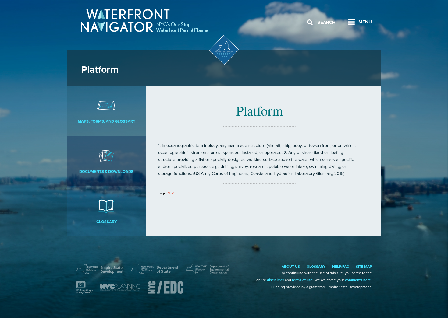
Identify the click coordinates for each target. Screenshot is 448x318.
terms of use (302, 280)
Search (327, 22)
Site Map (364, 266)
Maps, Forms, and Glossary (106, 121)
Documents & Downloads (106, 171)
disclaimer (275, 280)
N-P (171, 193)
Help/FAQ (340, 266)
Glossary (106, 221)
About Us (291, 266)
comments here (358, 280)
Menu (365, 22)
